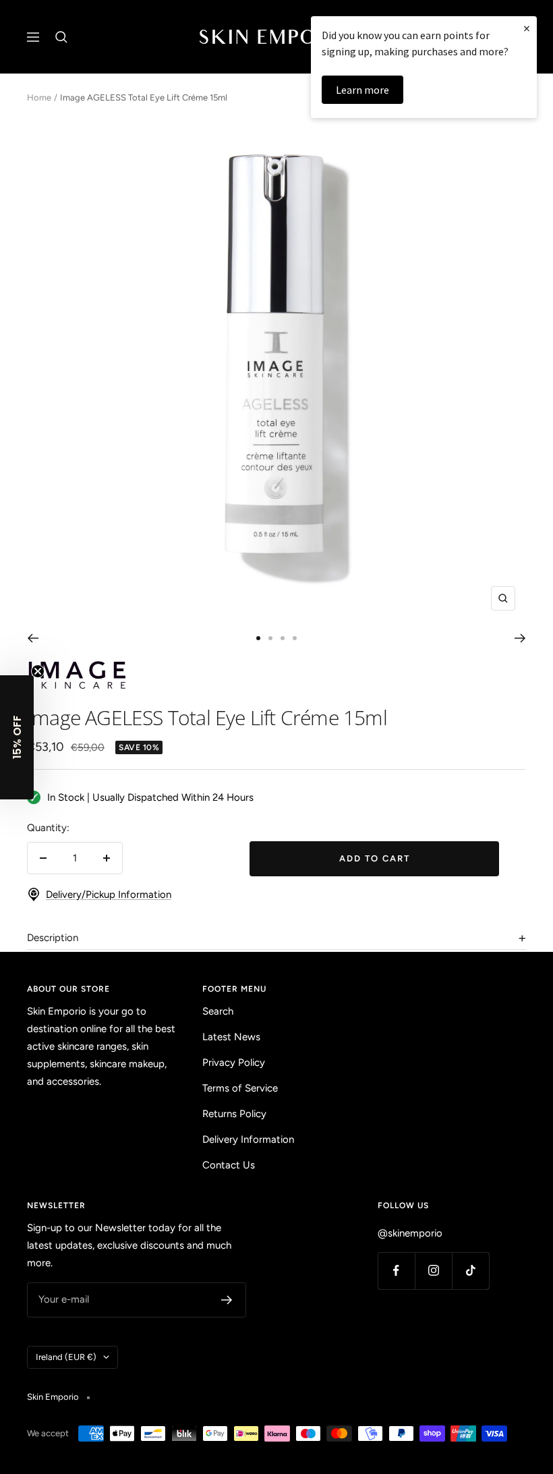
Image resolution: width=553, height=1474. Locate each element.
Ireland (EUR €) (66, 1357)
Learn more (362, 89)
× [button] (526, 28)
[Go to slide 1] (258, 638)
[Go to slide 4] (295, 638)
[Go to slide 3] (283, 638)
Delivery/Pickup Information (108, 894)
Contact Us (228, 1165)
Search (217, 1011)
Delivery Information (248, 1139)
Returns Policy (234, 1114)
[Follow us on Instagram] (433, 1270)
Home (39, 97)
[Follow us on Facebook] (396, 1270)
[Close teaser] (38, 671)
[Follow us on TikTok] (470, 1270)
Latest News (231, 1037)
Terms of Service (240, 1088)
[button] (17, 737)
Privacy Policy (233, 1062)
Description (52, 938)
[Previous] (32, 638)
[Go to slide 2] (270, 638)
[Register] (227, 1300)
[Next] (520, 638)
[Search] (61, 37)
